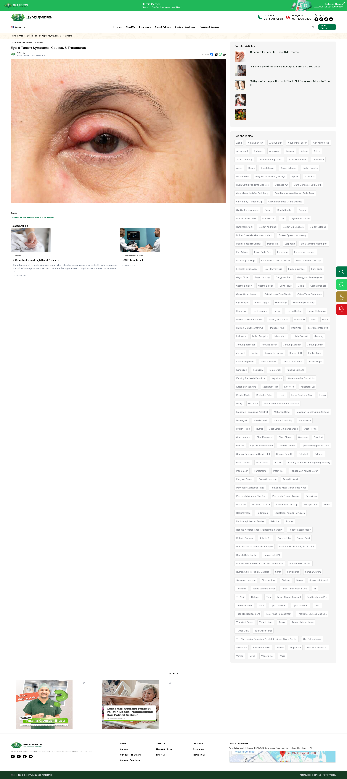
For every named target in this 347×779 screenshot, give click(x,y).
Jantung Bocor (269, 344)
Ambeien (258, 151)
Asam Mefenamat (297, 159)
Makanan (253, 403)
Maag (239, 403)
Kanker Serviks (268, 361)
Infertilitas (296, 327)
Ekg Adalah (242, 252)
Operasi (240, 445)
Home (119, 27)
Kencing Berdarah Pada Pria (250, 378)
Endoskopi (282, 252)
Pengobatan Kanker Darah (304, 470)
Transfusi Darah (244, 622)
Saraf (278, 571)
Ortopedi (319, 454)
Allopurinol (242, 151)
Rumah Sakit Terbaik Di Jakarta (252, 571)
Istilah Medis (280, 336)
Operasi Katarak (287, 445)
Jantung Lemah (315, 344)
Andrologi (274, 151)
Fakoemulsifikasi (296, 269)
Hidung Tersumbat (278, 319)
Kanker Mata (314, 353)
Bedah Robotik (310, 168)
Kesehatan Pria (270, 386)
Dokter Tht (272, 243)
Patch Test (278, 470)
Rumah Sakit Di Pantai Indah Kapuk (254, 546)
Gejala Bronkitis (318, 285)
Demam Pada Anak (246, 218)
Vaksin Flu (241, 647)
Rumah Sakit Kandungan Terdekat (296, 546)
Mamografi (241, 420)
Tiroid (317, 605)
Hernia (277, 311)
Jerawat (240, 353)
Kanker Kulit (295, 353)
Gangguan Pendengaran (309, 277)
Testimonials (199, 755)
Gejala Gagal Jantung (247, 294)
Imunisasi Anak (277, 327)
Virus (252, 656)
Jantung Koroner (292, 344)
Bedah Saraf (242, 176)
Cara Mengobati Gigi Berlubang (252, 193)
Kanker (254, 353)
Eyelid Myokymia (273, 269)
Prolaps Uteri (310, 504)
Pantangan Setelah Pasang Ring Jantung (309, 462)
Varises (280, 647)
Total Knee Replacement (278, 614)
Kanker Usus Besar (292, 361)
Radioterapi (262, 513)
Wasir (282, 656)
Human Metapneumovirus (249, 327)
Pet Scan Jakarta (261, 504)
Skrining (286, 580)
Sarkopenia (293, 571)
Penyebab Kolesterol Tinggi (250, 487)
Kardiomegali (315, 361)
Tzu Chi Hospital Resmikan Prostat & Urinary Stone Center (266, 639)
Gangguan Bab (283, 277)
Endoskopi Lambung (304, 252)
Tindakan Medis (244, 605)
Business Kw (281, 184)
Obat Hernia (310, 428)
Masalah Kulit (260, 420)
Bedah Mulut (267, 168)
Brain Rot (310, 176)
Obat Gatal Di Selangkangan (283, 428)
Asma (239, 168)
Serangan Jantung (246, 580)
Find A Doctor (324, 26)
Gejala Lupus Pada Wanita (277, 294)
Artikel (317, 151)
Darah (268, 210)
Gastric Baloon (265, 285)
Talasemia (241, 588)
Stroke (299, 580)
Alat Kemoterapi (321, 142)
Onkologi (318, 437)
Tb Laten (255, 597)
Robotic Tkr (265, 538)
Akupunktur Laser (297, 142)
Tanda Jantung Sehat (264, 588)
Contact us (198, 743)
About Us (130, 27)
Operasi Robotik (284, 454)
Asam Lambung (244, 159)
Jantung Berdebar (245, 344)
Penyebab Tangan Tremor (286, 496)
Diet (282, 218)
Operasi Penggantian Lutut (315, 445)
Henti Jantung (260, 311)
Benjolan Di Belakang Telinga (270, 176)
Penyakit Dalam (244, 479)
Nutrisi (259, 428)
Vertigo (239, 656)
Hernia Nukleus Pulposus (249, 319)
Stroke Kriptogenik (319, 580)
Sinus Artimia (268, 580)
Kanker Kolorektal (274, 353)
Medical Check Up (283, 420)
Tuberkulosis (265, 622)
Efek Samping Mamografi (314, 243)
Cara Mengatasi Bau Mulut (307, 184)
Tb (315, 588)
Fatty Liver (316, 269)
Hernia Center (294, 311)
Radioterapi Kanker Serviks (250, 521)
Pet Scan (241, 504)
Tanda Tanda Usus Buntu (294, 588)
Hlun (313, 319)
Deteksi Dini (268, 218)
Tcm (268, 597)
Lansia (282, 395)
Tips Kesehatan (278, 605)
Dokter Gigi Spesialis (293, 227)
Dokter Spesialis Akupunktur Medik (254, 235)
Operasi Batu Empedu (261, 445)
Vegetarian (295, 647)
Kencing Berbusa (295, 370)
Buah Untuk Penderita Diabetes (252, 184)
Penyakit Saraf (290, 479)
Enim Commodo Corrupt (308, 260)
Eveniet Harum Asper (247, 269)
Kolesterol (289, 386)
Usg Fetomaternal (312, 639)
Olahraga (303, 437)
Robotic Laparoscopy (300, 529)
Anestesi (289, 151)
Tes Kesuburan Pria (317, 597)
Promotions (145, 27)
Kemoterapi (275, 370)
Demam (302, 210)
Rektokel (274, 521)
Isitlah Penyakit (260, 336)
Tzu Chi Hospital (263, 630)
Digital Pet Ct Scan (300, 218)
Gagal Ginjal (242, 277)
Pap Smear (242, 470)
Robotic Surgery (244, 538)
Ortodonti (303, 454)
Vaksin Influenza (261, 647)
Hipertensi (299, 319)
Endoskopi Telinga (245, 260)
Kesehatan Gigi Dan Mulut (301, 378)
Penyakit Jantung (267, 479)
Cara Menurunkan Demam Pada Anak (294, 193)
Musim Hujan (243, 428)
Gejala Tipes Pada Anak (309, 294)
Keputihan (277, 378)
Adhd (239, 142)
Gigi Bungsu (242, 302)
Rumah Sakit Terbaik (300, 563)
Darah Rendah (284, 210)
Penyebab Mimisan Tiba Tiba (251, 496)
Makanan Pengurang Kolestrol (252, 412)
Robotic (289, 521)
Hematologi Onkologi (303, 302)
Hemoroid (241, 311)
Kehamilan (241, 370)
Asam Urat (318, 159)
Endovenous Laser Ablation (275, 260)
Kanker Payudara (245, 361)
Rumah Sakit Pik (272, 555)
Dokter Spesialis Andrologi (292, 235)
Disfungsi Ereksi (244, 227)
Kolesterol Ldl (308, 386)
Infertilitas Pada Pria (318, 327)
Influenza (241, 336)
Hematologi (281, 302)
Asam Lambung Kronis (270, 159)
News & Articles (163, 27)
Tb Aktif (240, 597)
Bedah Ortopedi (288, 168)
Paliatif (278, 462)
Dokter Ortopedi (318, 227)
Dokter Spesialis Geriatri (248, 243)
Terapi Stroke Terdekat (289, 597)
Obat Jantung (243, 437)
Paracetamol (260, 470)
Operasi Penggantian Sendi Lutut (253, 454)
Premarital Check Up (287, 504)
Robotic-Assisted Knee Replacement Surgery (259, 529)
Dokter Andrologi (268, 227)
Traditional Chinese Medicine (312, 614)
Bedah (251, 168)
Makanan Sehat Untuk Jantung (312, 412)
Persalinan (311, 496)
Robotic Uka (284, 538)
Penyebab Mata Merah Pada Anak (288, 487)
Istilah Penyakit (300, 336)
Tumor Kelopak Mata (303, 622)
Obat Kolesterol (264, 437)
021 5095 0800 (301, 17)
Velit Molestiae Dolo (317, 647)
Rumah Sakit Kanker (246, 555)
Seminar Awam (313, 571)
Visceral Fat (267, 656)
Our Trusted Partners (130, 755)
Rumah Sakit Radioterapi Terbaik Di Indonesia (259, 563)
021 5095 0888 (273, 17)
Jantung (318, 336)
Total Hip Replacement (248, 614)
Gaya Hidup (286, 285)
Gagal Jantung (262, 277)
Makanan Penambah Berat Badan (281, 403)
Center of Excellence (185, 27)
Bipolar (295, 176)
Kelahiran (258, 370)
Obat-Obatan (285, 437)
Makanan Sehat (282, 412)
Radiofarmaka (243, 513)
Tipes (261, 605)
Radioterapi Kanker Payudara (289, 513)
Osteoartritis (262, 462)
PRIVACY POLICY (329, 775)
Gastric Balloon (244, 285)
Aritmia (304, 151)
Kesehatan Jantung (246, 386)
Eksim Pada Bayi (262, 252)
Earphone (290, 243)
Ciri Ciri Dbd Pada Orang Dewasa (285, 201)
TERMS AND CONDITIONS (310, 775)
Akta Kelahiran (255, 142)
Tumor (282, 622)
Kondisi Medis (243, 395)
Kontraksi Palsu (264, 395)
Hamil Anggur (262, 302)
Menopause (305, 420)
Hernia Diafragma (316, 311)
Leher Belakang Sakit (302, 395)
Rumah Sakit (303, 538)
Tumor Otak (242, 630)
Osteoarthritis (243, 462)
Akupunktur (275, 142)
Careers (124, 749)
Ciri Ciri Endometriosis (247, 210)
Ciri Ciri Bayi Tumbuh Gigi (249, 201)
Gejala (301, 285)
